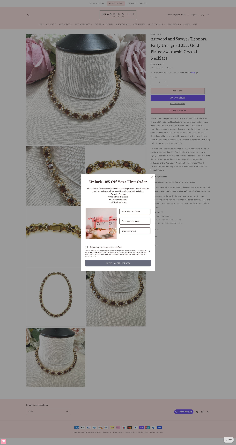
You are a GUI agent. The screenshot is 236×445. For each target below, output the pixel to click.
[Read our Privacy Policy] (149, 250)
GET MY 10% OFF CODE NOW (118, 263)
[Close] (152, 177)
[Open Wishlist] (3, 441)
